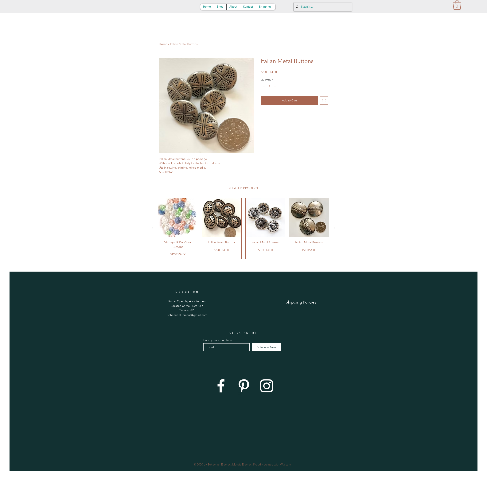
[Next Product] (334, 228)
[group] (243, 228)
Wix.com (285, 464)
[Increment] (275, 86)
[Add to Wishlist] (324, 100)
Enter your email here (217, 340)
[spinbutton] (269, 86)
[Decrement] (263, 86)
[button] (457, 5)
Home (163, 44)
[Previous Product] (152, 228)
